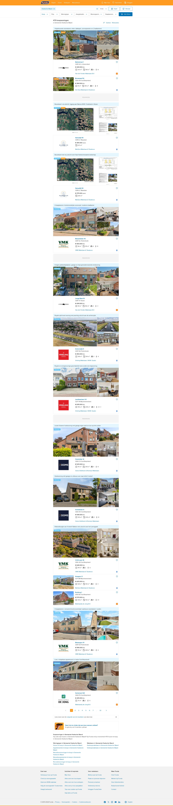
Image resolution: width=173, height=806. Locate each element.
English (130, 802)
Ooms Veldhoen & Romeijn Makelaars (87, 471)
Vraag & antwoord (46, 789)
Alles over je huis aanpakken (74, 786)
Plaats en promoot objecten (96, 778)
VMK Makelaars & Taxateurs (84, 250)
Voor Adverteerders (117, 782)
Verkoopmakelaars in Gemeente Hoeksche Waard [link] (102, 748)
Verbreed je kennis (94, 786)
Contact (113, 789)
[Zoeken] (97, 9)
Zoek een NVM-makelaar (48, 782)
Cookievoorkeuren (85, 802)
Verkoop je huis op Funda (49, 775)
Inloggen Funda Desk (94, 789)
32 (100, 710)
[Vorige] (65, 710)
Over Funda (115, 775)
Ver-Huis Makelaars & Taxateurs (85, 90)
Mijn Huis (68, 775)
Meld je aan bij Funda (95, 775)
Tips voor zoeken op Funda (73, 789)
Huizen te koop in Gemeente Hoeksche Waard (67, 745)
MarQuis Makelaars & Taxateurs (85, 149)
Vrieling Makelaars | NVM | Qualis (85, 360)
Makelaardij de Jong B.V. (83, 604)
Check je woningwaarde (48, 778)
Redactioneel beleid (117, 786)
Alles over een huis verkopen (74, 782)
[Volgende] (106, 710)
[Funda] (45, 2)
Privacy (57, 802)
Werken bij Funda (116, 778)
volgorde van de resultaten (75, 717)
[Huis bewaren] (117, 62)
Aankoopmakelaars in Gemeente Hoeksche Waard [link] (102, 745)
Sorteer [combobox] (112, 23)
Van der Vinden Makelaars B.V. (85, 74)
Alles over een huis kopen (73, 778)
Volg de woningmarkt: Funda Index (52, 786)
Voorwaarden (66, 802)
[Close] (54, 9)
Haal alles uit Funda (71, 793)
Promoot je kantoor (94, 782)
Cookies (74, 802)
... (96, 710)
